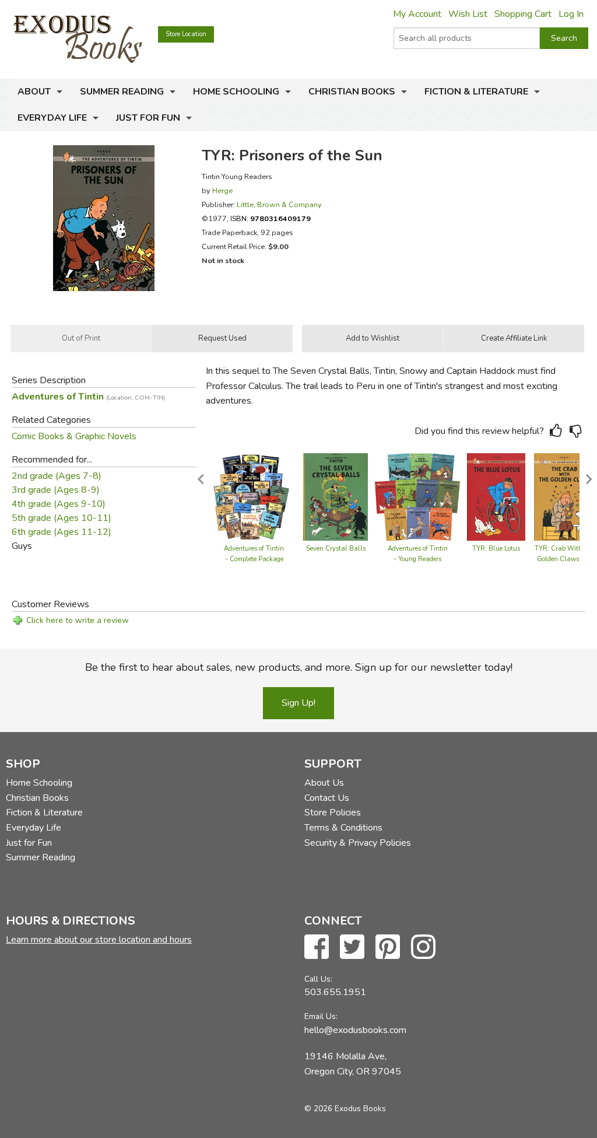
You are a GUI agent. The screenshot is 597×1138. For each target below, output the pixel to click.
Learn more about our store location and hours (99, 939)
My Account (417, 14)
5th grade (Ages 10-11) (61, 518)
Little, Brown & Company (279, 204)
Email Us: (321, 1016)
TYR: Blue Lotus (496, 548)
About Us (324, 782)
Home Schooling (236, 91)
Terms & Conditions (343, 827)
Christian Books (351, 91)
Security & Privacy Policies (357, 842)
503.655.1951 (335, 992)
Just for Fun (148, 117)
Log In (571, 14)
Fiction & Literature (476, 91)
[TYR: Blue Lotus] (496, 496)
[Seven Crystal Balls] (335, 496)
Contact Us (326, 798)
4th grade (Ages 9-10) (59, 504)
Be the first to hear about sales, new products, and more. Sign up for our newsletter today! (298, 667)
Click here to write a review (77, 620)
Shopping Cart (523, 14)
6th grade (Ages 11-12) (61, 532)
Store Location (186, 34)
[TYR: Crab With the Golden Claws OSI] (564, 496)
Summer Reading (122, 91)
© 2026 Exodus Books (345, 1108)
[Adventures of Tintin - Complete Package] (254, 496)
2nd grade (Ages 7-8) (56, 476)
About (34, 91)
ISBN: (270, 218)
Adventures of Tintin (88, 396)
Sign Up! (298, 702)
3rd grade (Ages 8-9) (56, 490)
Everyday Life (52, 117)
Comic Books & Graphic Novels (74, 436)
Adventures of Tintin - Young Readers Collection (418, 559)
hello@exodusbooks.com (355, 1030)
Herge (222, 190)
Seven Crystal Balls (336, 548)
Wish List (467, 14)
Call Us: (318, 979)
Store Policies (332, 812)
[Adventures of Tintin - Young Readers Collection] (417, 496)
